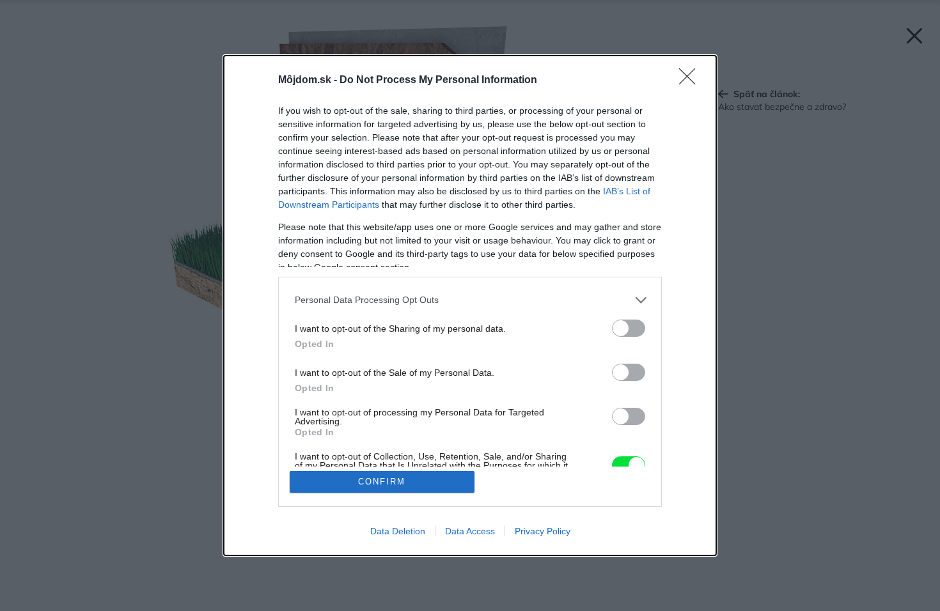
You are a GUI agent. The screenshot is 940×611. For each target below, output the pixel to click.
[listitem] (470, 300)
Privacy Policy (542, 531)
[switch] (628, 328)
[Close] (691, 80)
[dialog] (470, 306)
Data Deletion (397, 531)
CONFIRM (381, 481)
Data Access (470, 531)
